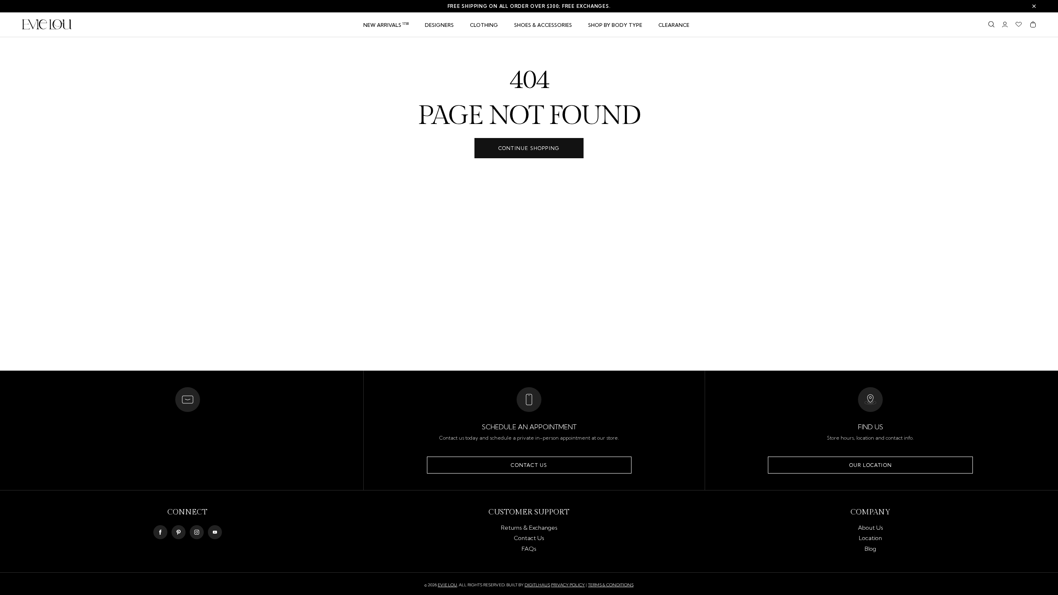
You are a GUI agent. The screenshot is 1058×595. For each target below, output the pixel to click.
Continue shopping (529, 148)
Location (870, 538)
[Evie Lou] (47, 24)
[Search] (991, 24)
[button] (484, 25)
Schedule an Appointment (529, 427)
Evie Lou (447, 585)
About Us (870, 527)
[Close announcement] (1034, 6)
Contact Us (529, 465)
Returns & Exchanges (529, 527)
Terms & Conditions (611, 585)
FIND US (870, 427)
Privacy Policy (568, 585)
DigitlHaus (537, 585)
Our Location (870, 465)
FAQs (529, 548)
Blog (870, 548)
